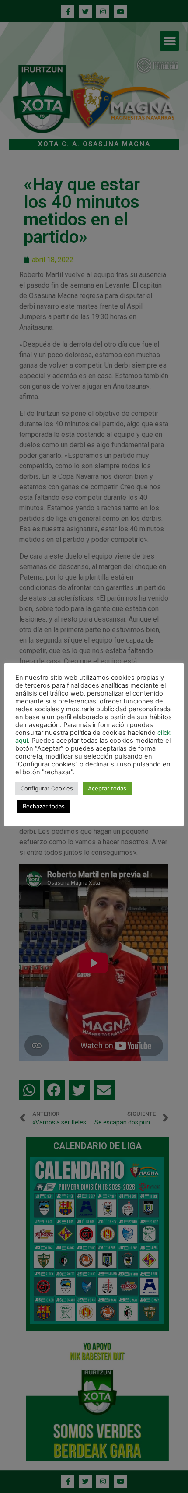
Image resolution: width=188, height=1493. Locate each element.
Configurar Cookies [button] (47, 788)
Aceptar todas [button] (107, 788)
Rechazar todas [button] (44, 806)
